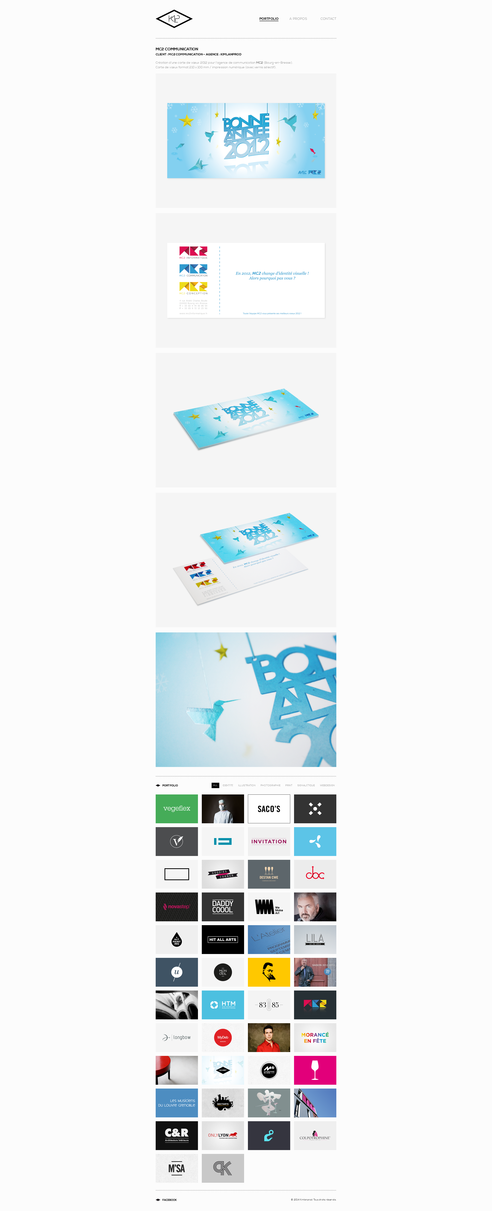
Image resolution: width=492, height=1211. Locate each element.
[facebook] (169, 1200)
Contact (328, 20)
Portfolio (268, 20)
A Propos (298, 20)
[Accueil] (202, 20)
